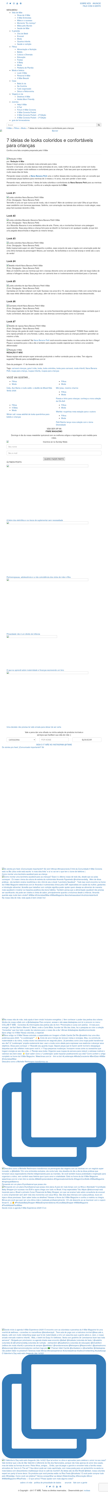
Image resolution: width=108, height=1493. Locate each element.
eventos (15, 101)
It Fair (19, 107)
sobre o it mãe (26, 1482)
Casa (14, 80)
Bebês (19, 52)
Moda (19, 38)
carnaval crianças (19, 368)
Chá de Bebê (22, 33)
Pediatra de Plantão (25, 67)
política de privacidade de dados (47, 1482)
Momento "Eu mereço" (26, 23)
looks (40, 368)
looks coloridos (49, 368)
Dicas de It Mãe (23, 15)
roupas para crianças (50, 371)
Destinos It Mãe (23, 96)
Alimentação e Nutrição (26, 49)
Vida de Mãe (17, 12)
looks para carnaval (65, 368)
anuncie (68, 1482)
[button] (12, 10)
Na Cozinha (22, 86)
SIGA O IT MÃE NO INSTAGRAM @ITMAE (54, 744)
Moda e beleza (18, 70)
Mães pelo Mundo (24, 25)
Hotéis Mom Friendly (25, 99)
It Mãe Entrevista (24, 17)
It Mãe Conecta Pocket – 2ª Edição (31, 115)
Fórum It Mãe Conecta (26, 109)
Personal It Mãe (23, 75)
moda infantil (79, 368)
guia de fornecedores (21, 120)
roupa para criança (19, 371)
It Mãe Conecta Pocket (26, 112)
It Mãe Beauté (23, 78)
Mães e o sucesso (24, 20)
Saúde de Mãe (23, 28)
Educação (21, 57)
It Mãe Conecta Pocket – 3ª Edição (31, 117)
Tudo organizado (24, 88)
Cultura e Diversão (25, 54)
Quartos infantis (23, 41)
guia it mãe (32, 368)
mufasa (87, 1490)
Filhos (14, 46)
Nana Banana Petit (41, 340)
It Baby (20, 62)
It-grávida (16, 31)
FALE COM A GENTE (92, 6)
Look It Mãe (22, 73)
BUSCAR (88, 739)
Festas (20, 59)
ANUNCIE (97, 3)
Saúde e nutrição (24, 44)
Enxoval (20, 36)
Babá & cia (21, 83)
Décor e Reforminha (25, 91)
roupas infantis (34, 371)
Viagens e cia (17, 94)
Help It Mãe (22, 104)
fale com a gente (80, 1482)
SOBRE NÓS (85, 3)
